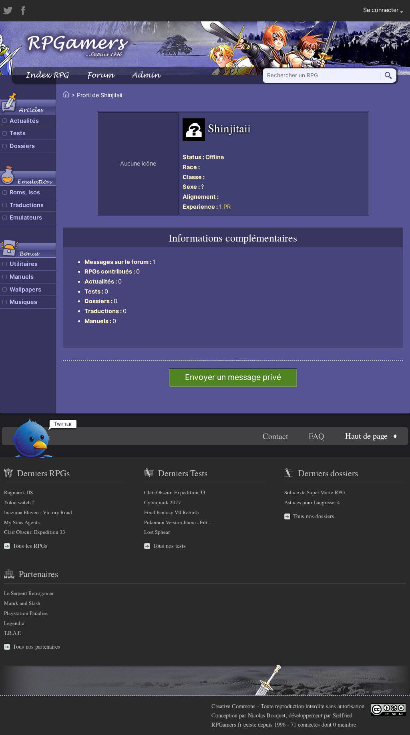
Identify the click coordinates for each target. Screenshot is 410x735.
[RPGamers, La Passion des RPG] (77, 46)
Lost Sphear (157, 531)
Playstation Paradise (26, 613)
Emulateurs (26, 217)
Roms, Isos (25, 192)
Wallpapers (25, 289)
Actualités (24, 120)
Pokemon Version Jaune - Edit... (178, 522)
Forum (100, 75)
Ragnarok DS (18, 492)
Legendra (14, 623)
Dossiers (22, 146)
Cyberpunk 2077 (162, 502)
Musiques (23, 302)
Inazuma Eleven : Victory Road (38, 512)
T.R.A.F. (12, 632)
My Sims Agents (22, 522)
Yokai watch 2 (19, 502)
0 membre (344, 724)
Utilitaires (24, 264)
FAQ (316, 436)
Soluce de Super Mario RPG (314, 492)
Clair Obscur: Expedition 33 (34, 531)
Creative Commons (233, 706)
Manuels (22, 276)
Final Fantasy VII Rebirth (171, 512)
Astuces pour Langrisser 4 (312, 502)
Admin (146, 75)
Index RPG (47, 75)
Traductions (27, 205)
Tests (18, 133)
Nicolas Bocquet (266, 715)
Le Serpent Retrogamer (29, 593)
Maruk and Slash (22, 603)
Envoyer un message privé (233, 377)
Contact (275, 436)
